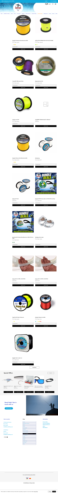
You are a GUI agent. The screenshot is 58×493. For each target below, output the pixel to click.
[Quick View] (23, 25)
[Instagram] (5, 437)
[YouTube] (7, 437)
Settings (50, 491)
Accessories (25, 427)
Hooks (24, 436)
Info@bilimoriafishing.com (8, 426)
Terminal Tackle (25, 432)
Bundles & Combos (26, 423)
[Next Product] (55, 380)
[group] (29, 384)
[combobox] (23, 47)
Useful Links (25, 441)
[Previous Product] (2, 380)
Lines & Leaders (25, 433)
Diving (24, 439)
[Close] (56, 491)
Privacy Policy (36, 491)
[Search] (46, 4)
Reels (24, 426)
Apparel (24, 429)
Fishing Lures (25, 435)
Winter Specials (25, 430)
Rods (24, 424)
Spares (24, 438)
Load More (34, 367)
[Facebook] (4, 437)
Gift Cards (24, 442)
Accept (54, 491)
